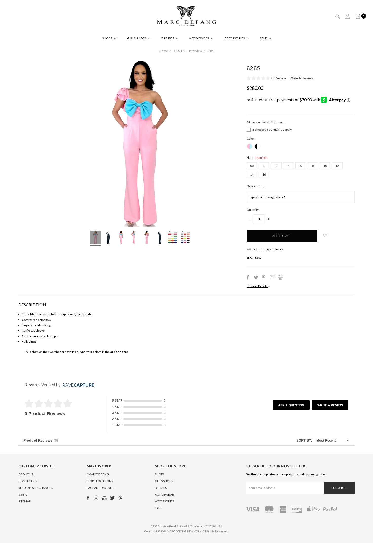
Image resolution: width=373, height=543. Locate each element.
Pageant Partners (101, 488)
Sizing (23, 494)
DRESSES (168, 38)
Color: (251, 139)
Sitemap (24, 501)
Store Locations (100, 481)
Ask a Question (291, 405)
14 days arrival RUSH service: (266, 122)
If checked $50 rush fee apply (272, 129)
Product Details (257, 286)
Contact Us (27, 481)
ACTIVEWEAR (199, 38)
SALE (264, 38)
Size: (257, 158)
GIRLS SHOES (137, 38)
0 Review (279, 78)
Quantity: (253, 210)
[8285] (95, 238)
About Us (25, 474)
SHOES (107, 38)
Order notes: (255, 186)
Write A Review (301, 78)
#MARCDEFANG (98, 474)
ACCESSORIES (235, 38)
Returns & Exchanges (35, 488)
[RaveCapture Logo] (77, 385)
